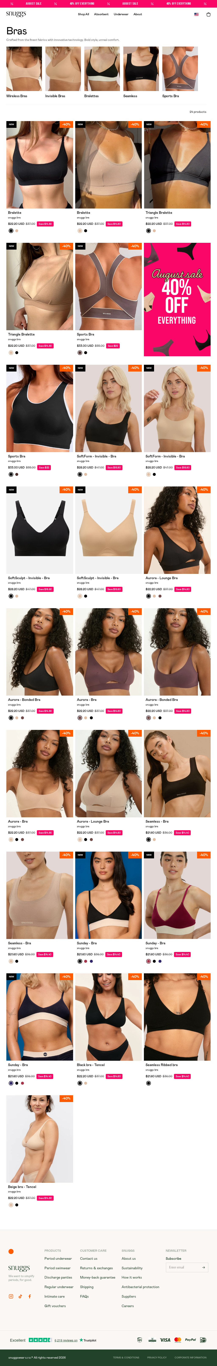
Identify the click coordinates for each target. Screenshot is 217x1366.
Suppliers (129, 1296)
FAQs (84, 1296)
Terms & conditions (126, 1357)
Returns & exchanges (96, 1268)
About (138, 14)
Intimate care (55, 1296)
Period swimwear (58, 1268)
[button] (208, 14)
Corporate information (190, 1357)
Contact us (88, 1258)
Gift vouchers (55, 1306)
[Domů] (16, 14)
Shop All (83, 14)
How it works (132, 1277)
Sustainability (132, 1268)
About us (129, 1258)
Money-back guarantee (97, 1277)
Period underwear (58, 1258)
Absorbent (101, 14)
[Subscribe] (203, 1267)
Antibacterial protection (140, 1287)
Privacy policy (157, 1357)
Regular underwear (59, 1287)
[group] (24, 73)
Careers (128, 1306)
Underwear (121, 14)
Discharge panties (58, 1277)
